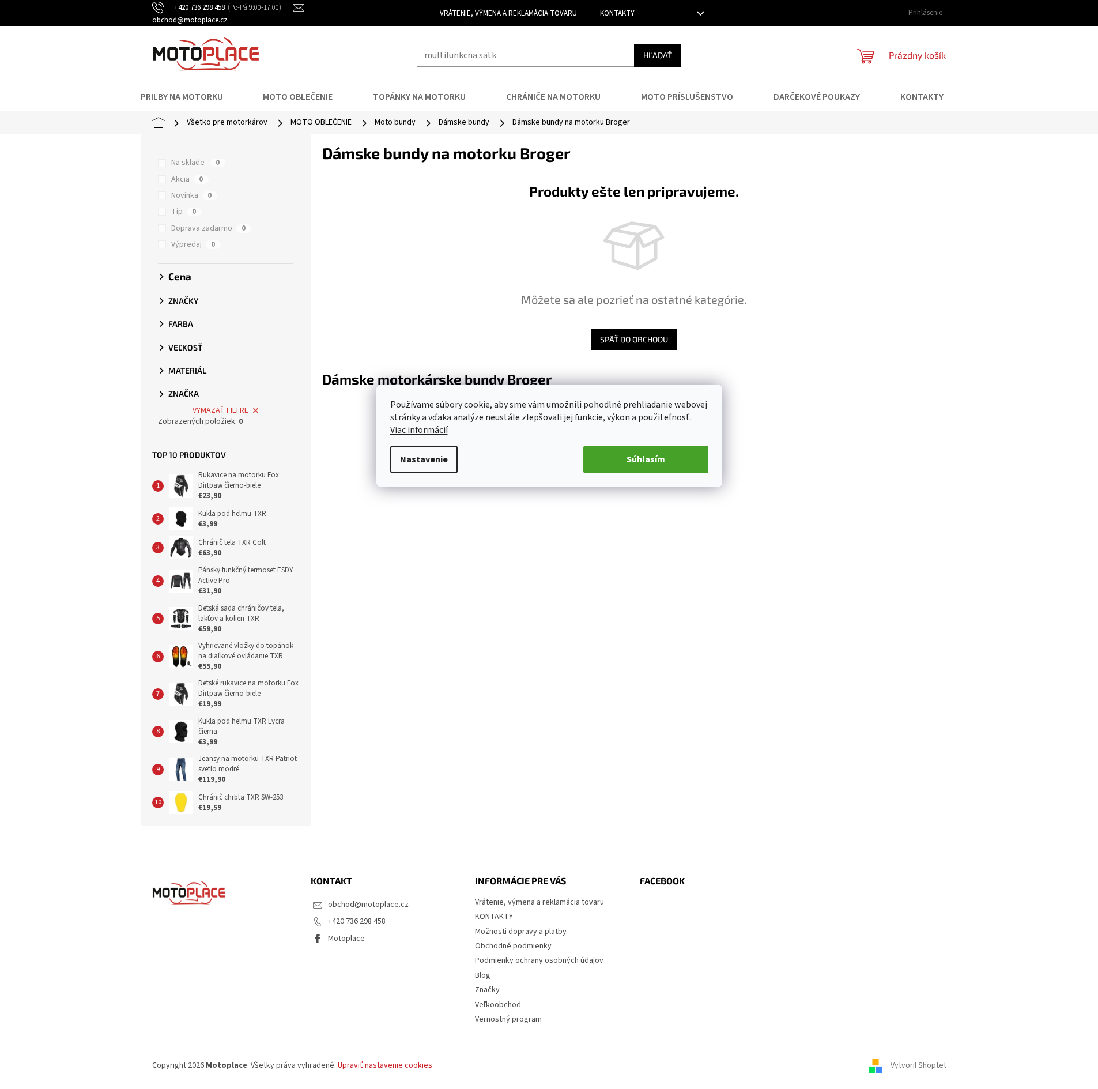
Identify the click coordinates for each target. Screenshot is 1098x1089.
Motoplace (346, 938)
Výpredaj (193, 244)
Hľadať (657, 55)
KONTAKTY (617, 13)
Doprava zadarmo (208, 228)
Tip (183, 211)
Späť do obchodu (634, 339)
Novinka (191, 195)
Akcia (187, 179)
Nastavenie (424, 459)
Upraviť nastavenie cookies (385, 1065)
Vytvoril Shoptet (918, 1065)
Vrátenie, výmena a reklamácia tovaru (508, 13)
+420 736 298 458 (357, 921)
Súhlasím (646, 459)
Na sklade (195, 162)
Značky (487, 990)
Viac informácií (419, 430)
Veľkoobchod (498, 1005)
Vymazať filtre (220, 410)
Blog (482, 975)
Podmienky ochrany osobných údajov (539, 960)
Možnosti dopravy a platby (521, 931)
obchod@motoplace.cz (368, 904)
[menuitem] (189, 96)
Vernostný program (508, 1019)
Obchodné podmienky (513, 946)
